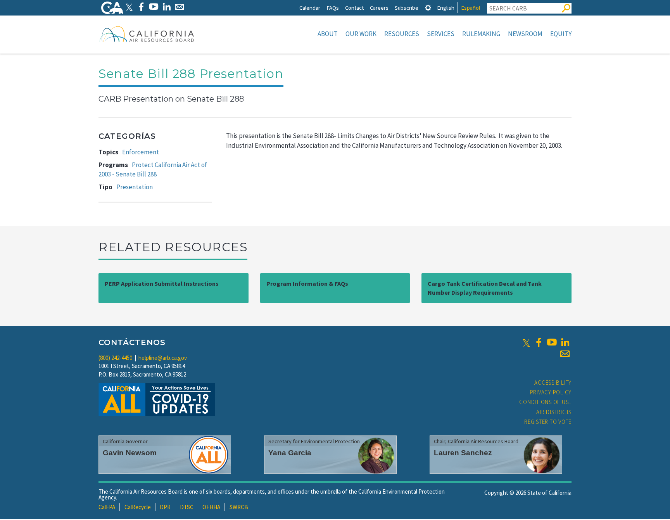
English (445, 7)
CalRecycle (137, 507)
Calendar (309, 7)
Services (440, 33)
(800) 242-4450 (115, 357)
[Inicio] (146, 33)
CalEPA (106, 507)
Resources (401, 33)
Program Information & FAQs (307, 283)
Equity (561, 33)
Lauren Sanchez (463, 453)
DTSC (186, 507)
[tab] (428, 8)
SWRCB (239, 507)
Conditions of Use (545, 402)
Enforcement (140, 152)
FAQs (332, 7)
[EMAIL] (179, 7)
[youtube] (552, 342)
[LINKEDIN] (166, 7)
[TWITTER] (129, 7)
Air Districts (554, 412)
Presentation (134, 187)
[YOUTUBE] (154, 7)
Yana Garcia (289, 453)
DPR (165, 507)
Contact (354, 7)
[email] (565, 354)
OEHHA (211, 507)
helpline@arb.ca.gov (162, 357)
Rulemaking (481, 33)
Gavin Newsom (130, 453)
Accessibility (553, 382)
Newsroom (525, 33)
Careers (379, 7)
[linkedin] (565, 342)
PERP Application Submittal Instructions (162, 283)
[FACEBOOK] (141, 7)
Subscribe (406, 7)
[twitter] (526, 342)
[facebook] (539, 342)
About (328, 33)
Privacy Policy (551, 392)
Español (470, 7)
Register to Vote (548, 421)
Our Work (360, 33)
